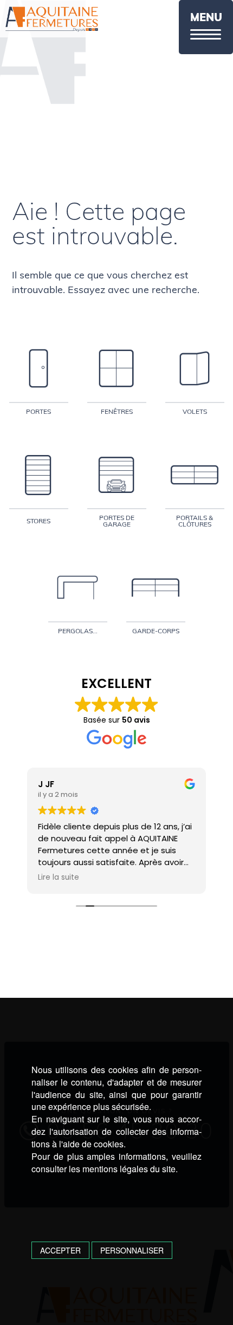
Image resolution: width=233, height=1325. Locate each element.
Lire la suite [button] (58, 877)
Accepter (60, 1250)
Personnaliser (132, 1250)
